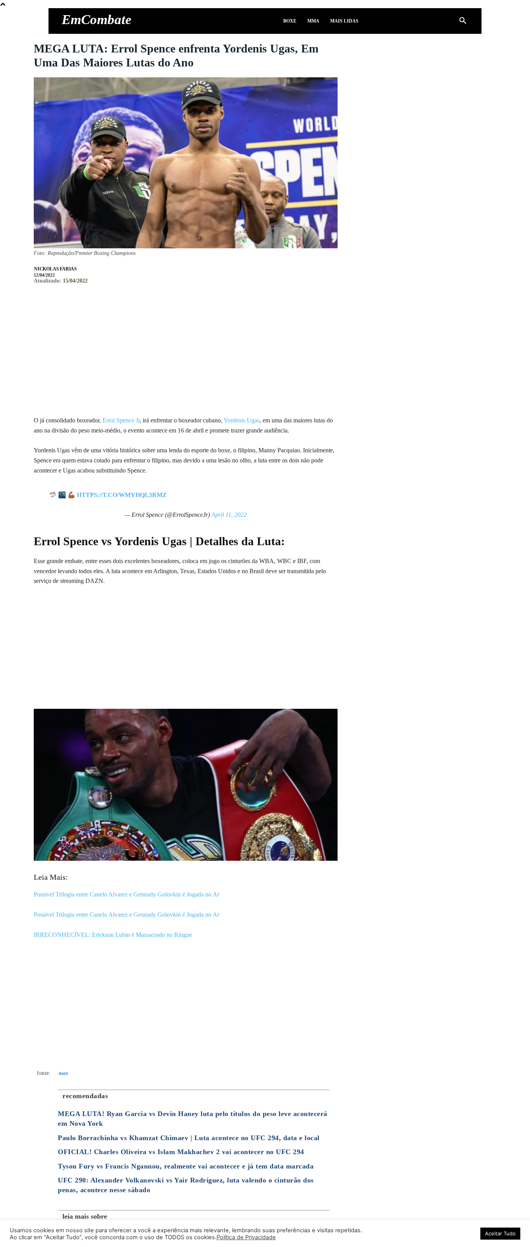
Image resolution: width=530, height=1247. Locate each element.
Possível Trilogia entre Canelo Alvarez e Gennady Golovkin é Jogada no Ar (126, 894)
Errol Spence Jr (121, 420)
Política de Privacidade (246, 1237)
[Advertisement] (186, 357)
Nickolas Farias (55, 269)
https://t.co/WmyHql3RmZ (122, 495)
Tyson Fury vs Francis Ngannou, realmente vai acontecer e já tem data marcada (185, 1166)
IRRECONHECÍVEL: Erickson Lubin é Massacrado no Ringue (113, 934)
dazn (63, 1073)
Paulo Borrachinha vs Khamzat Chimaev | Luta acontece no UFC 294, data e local (189, 1138)
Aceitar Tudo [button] (500, 1233)
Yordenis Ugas (241, 420)
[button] (463, 21)
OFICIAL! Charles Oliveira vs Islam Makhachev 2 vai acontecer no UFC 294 (181, 1152)
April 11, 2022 (229, 514)
